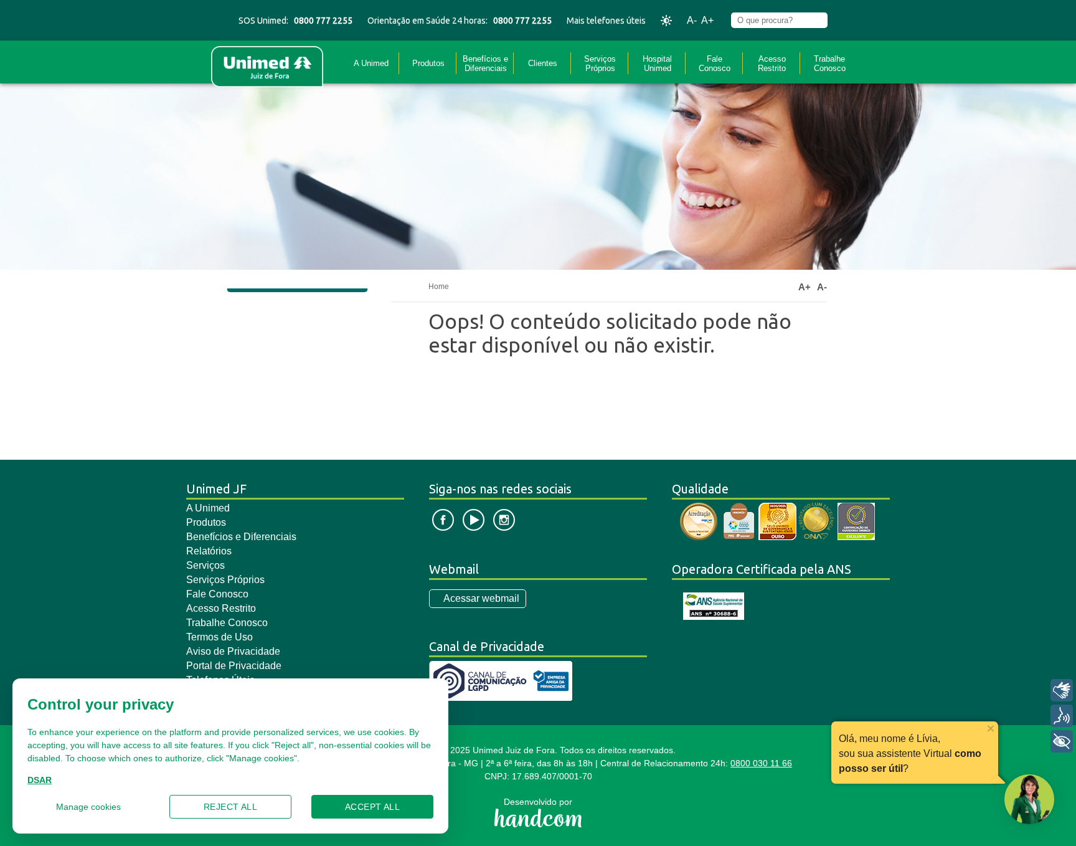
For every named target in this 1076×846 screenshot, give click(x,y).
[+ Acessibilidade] (1061, 741)
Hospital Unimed (657, 63)
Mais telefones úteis (606, 21)
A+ (707, 20)
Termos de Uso (219, 637)
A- (692, 20)
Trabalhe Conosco (830, 63)
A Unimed (371, 63)
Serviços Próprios (600, 63)
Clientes (542, 63)
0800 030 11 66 (761, 763)
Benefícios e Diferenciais (485, 63)
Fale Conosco (714, 63)
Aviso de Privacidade (233, 651)
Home (438, 286)
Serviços (205, 565)
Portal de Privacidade (233, 665)
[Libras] (1061, 690)
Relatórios (209, 551)
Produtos (428, 63)
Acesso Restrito (772, 63)
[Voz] (1061, 716)
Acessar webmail (481, 598)
